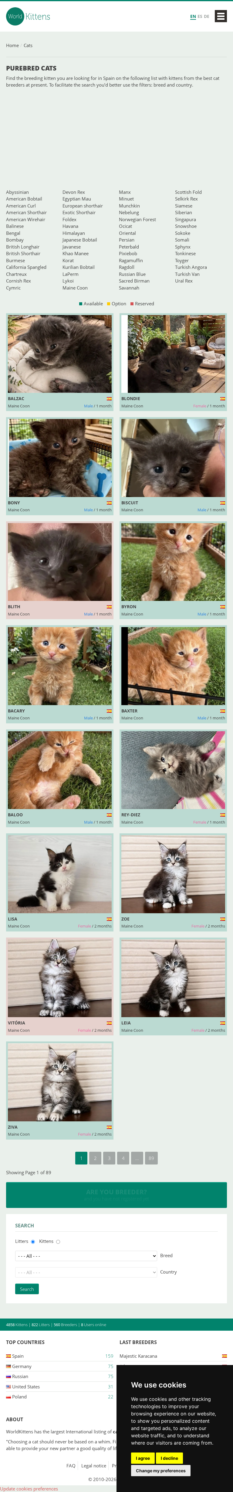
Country (168, 1272)
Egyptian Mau (76, 199)
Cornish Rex (18, 281)
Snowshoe (186, 226)
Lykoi (68, 281)
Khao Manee (75, 253)
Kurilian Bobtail (78, 267)
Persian (126, 240)
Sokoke (182, 233)
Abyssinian (17, 192)
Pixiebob (128, 253)
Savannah (129, 288)
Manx (125, 192)
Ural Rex (184, 281)
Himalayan (73, 233)
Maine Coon (75, 288)
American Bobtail (24, 199)
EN (193, 16)
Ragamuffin (131, 260)
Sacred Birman (134, 281)
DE (206, 16)
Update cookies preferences (29, 1489)
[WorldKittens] (29, 16)
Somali (182, 240)
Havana (70, 226)
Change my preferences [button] (161, 1470)
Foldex (69, 219)
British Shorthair (23, 253)
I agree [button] (143, 1458)
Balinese (15, 226)
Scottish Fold (188, 192)
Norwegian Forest (137, 219)
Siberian (183, 212)
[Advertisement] (116, 138)
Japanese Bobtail (79, 240)
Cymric (13, 288)
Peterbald (129, 247)
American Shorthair (26, 212)
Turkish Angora (191, 267)
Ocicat (125, 226)
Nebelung (129, 212)
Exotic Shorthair (79, 212)
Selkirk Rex (186, 199)
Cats (28, 45)
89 (151, 1158)
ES (200, 16)
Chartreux (16, 274)
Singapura (185, 219)
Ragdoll (126, 267)
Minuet (126, 199)
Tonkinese (185, 253)
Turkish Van (187, 274)
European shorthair (82, 206)
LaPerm (70, 274)
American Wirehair (25, 219)
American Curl (21, 206)
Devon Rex (73, 192)
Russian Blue (132, 274)
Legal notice (93, 1466)
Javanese (71, 247)
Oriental (127, 233)
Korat (68, 260)
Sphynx (183, 247)
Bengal (13, 233)
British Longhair (22, 247)
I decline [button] (169, 1458)
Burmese (15, 260)
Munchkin (129, 206)
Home (12, 45)
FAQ (71, 1466)
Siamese (183, 206)
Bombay (15, 240)
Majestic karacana (138, 1356)
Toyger (182, 260)
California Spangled (26, 267)
